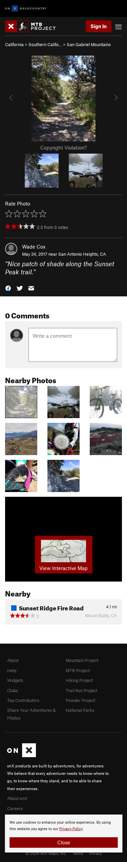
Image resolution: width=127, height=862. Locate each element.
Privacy (95, 853)
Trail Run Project (81, 690)
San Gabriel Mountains (89, 44)
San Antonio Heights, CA (82, 254)
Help (11, 670)
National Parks (80, 710)
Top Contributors (23, 700)
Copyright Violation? (63, 147)
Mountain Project (82, 660)
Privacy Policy (71, 829)
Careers (15, 808)
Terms (77, 853)
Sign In (98, 26)
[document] (63, 833)
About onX (17, 798)
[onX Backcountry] (26, 8)
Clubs (12, 690)
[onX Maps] (21, 755)
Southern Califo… (45, 44)
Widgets (15, 680)
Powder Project (80, 700)
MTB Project (78, 670)
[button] (8, 288)
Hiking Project (79, 680)
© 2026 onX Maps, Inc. (46, 853)
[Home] (33, 26)
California (14, 44)
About (13, 660)
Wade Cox (33, 246)
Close (63, 842)
